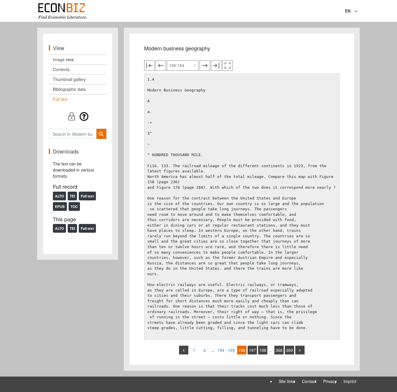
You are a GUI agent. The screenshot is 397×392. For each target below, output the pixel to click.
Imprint (350, 381)
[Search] (101, 134)
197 (252, 350)
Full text (60, 99)
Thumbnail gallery (69, 79)
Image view (63, 59)
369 (289, 350)
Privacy (330, 381)
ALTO (59, 196)
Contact (309, 381)
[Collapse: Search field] (359, 11)
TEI (72, 196)
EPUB (60, 206)
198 (262, 350)
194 (220, 350)
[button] (77, 116)
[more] (300, 350)
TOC (74, 206)
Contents (61, 69)
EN (347, 11)
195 (231, 350)
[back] (183, 350)
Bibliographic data (69, 89)
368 (279, 350)
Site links (287, 381)
